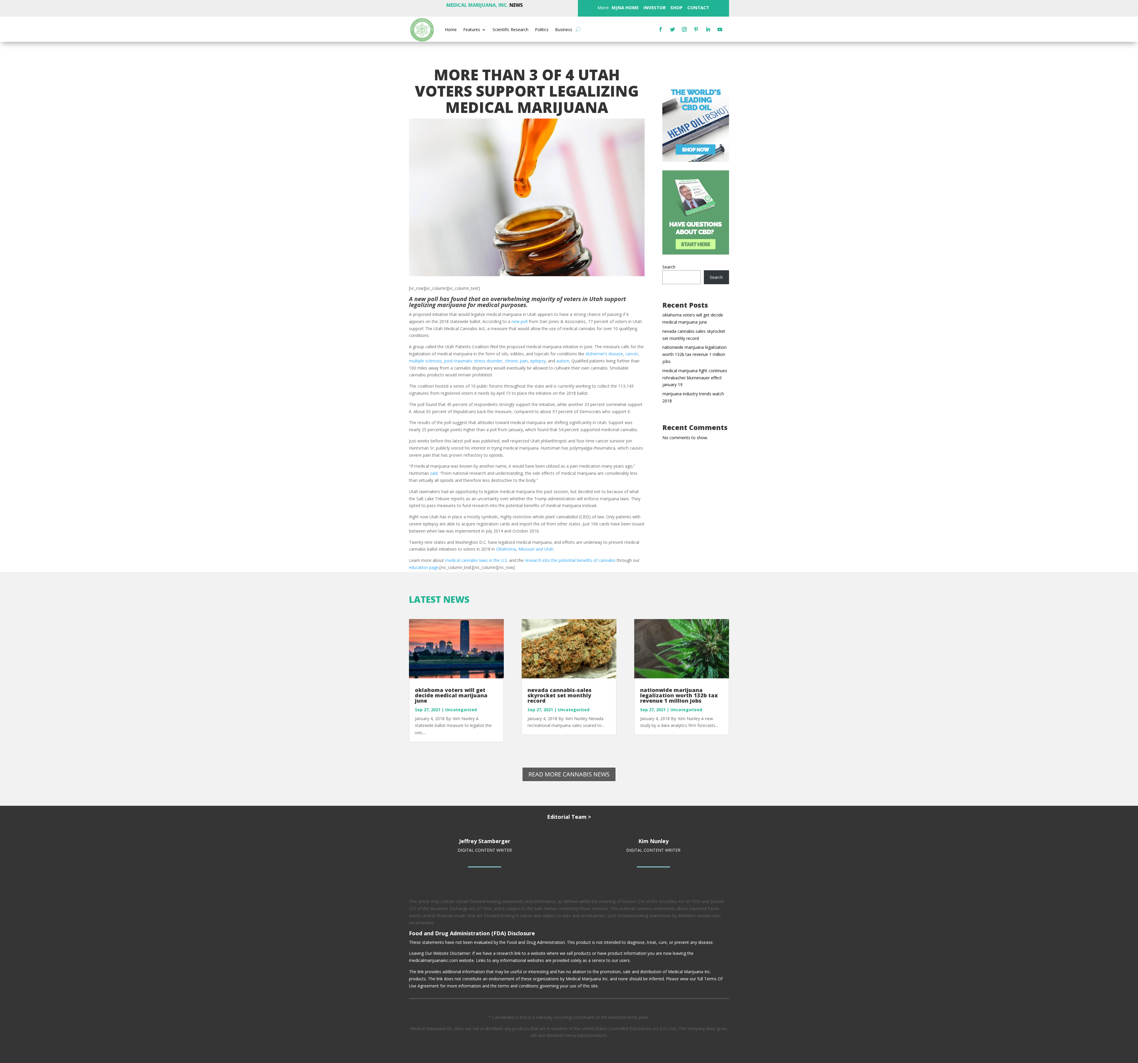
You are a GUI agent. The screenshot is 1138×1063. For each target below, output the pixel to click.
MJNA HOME (624, 7)
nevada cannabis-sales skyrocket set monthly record (560, 695)
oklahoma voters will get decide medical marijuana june (451, 695)
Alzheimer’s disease (604, 354)
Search (668, 267)
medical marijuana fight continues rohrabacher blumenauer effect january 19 (694, 378)
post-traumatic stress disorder (473, 361)
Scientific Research (510, 30)
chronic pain (516, 361)
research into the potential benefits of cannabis (570, 560)
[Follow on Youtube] (720, 29)
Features (471, 30)
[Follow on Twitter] (672, 29)
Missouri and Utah (535, 549)
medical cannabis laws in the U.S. (476, 560)
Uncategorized (461, 709)
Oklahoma (506, 549)
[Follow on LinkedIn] (708, 29)
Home (451, 30)
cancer (631, 354)
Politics (542, 30)
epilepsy (538, 361)
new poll (520, 321)
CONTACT (697, 7)
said (434, 473)
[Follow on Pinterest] (696, 29)
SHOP (676, 7)
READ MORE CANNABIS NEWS (569, 774)
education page (424, 567)
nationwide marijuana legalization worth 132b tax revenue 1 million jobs (694, 354)
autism (562, 361)
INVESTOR (654, 7)
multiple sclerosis (425, 361)
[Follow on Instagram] (684, 29)
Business (563, 30)
